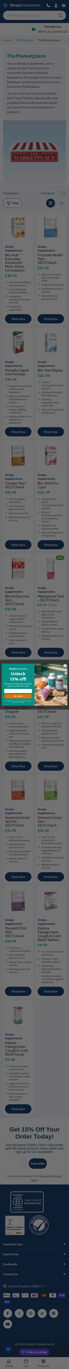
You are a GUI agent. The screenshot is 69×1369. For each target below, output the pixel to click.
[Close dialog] (65, 665)
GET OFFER (18, 696)
